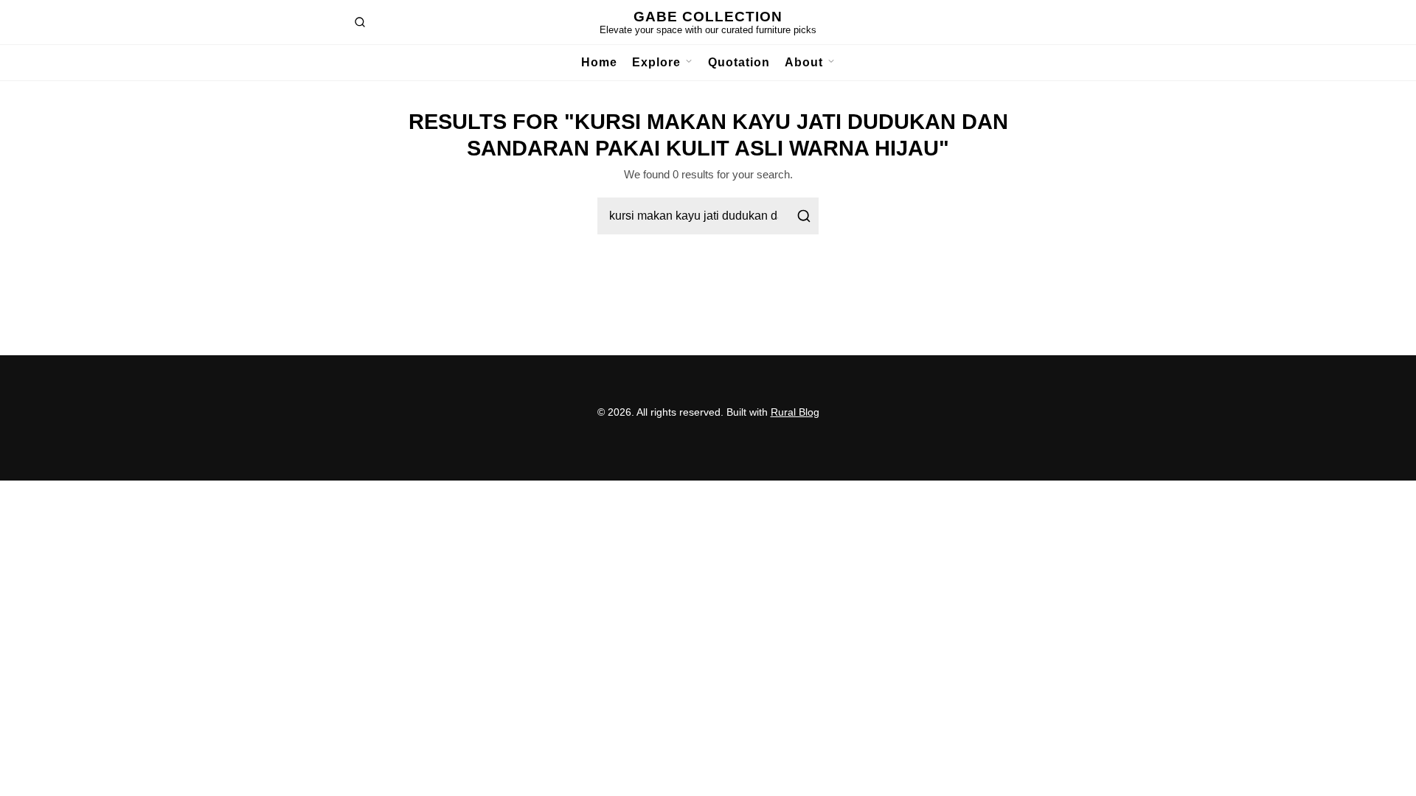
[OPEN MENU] (687, 62)
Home (599, 62)
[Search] (804, 216)
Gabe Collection (708, 16)
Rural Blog (795, 412)
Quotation (739, 62)
